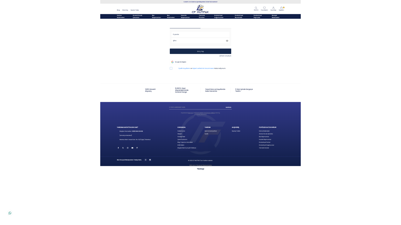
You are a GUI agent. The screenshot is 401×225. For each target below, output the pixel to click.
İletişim (180, 134)
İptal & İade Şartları (211, 131)
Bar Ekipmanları (264, 137)
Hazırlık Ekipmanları (265, 139)
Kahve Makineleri (264, 131)
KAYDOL (228, 107)
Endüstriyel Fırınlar (264, 142)
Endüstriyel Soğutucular (266, 145)
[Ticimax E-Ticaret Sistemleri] (200, 169)
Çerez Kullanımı (182, 139)
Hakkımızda (181, 131)
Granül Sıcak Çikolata (266, 134)
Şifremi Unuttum (225, 56)
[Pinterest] (137, 148)
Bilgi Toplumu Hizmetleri (185, 142)
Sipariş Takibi (236, 131)
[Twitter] (123, 148)
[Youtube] (132, 148)
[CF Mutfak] (200, 9)
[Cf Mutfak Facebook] (150, 160)
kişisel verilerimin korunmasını (203, 68)
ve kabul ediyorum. (202, 68)
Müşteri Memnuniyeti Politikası (187, 148)
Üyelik (206, 134)
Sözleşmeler (181, 137)
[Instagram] (127, 148)
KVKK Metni (181, 145)
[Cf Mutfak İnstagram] (145, 160)
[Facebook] (118, 148)
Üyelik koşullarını (184, 68)
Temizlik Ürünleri (264, 148)
